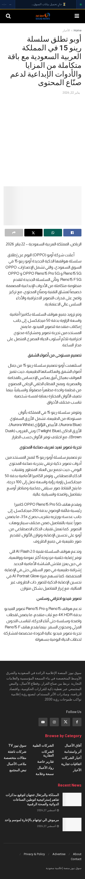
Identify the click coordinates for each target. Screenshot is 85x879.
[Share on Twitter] (33, 232)
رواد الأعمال (46, 768)
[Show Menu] (77, 16)
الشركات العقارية (48, 753)
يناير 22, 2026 (71, 92)
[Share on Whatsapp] (53, 232)
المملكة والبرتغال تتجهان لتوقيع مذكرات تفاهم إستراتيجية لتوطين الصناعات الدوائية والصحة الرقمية (32, 799)
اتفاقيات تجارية (71, 764)
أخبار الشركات (71, 758)
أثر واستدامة (72, 751)
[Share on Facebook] (72, 232)
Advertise (58, 854)
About (77, 854)
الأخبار (66, 30)
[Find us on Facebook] (76, 722)
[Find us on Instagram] (54, 722)
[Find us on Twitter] (65, 722)
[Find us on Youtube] (42, 722)
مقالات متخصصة (15, 758)
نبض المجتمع (17, 770)
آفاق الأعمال (73, 745)
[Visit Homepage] (42, 16)
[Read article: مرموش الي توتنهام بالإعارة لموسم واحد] (72, 824)
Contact (76, 859)
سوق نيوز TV (17, 745)
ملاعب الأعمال (16, 764)
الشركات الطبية (43, 745)
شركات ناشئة (17, 751)
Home (77, 30)
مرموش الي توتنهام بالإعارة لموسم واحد (32, 820)
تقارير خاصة (45, 761)
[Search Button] (8, 16)
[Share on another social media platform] (14, 232)
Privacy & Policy (34, 854)
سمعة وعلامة (45, 774)
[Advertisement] (42, 140)
